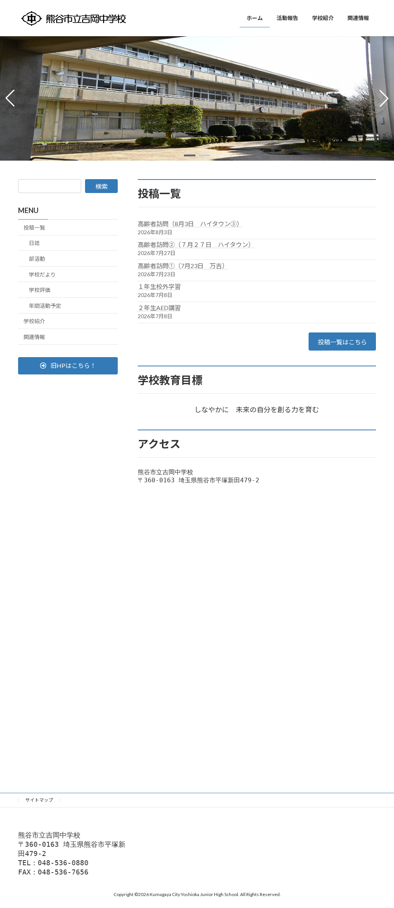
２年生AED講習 (159, 307)
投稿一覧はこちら (342, 342)
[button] (189, 155)
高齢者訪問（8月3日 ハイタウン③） (190, 223)
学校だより (42, 274)
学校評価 (39, 290)
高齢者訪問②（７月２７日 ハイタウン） (196, 244)
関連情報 (34, 337)
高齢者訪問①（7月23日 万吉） (183, 265)
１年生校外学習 (159, 286)
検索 (101, 186)
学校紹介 (34, 321)
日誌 (34, 243)
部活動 (37, 258)
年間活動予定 (45, 305)
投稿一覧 (34, 227)
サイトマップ (39, 800)
